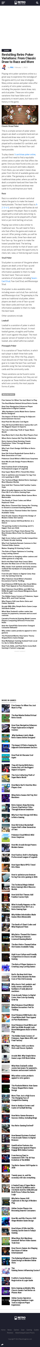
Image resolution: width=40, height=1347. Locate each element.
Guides (36, 1330)
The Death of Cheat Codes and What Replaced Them (16, 501)
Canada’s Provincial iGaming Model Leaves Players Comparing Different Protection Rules (19, 620)
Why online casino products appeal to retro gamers (19, 631)
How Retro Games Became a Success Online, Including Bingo (24, 1116)
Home (3, 1330)
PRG (11, 67)
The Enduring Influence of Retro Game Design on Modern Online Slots (24, 1260)
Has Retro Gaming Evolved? (22, 1125)
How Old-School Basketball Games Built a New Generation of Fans (18, 454)
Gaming (29, 1330)
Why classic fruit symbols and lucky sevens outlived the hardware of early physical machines (19, 568)
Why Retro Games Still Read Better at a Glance (18, 521)
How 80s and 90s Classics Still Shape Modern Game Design (23, 1219)
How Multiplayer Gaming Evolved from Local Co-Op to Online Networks (19, 641)
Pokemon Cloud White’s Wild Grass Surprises (20, 458)
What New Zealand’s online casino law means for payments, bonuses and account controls (19, 613)
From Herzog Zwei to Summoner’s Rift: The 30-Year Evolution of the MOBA (23, 1157)
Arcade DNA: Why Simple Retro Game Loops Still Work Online (19, 607)
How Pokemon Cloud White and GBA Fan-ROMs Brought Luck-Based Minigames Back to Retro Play (19, 591)
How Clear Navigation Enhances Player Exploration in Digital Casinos (17, 407)
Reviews (10, 1332)
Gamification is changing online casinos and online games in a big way (19, 557)
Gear (22, 1330)
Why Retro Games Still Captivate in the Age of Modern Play (24, 1200)
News (10, 1330)
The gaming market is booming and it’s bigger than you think (18, 526)
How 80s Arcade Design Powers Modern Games (18, 462)
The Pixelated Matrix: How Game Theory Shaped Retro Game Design (18, 636)
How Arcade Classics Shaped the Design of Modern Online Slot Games (19, 516)
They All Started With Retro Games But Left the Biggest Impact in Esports (19, 425)
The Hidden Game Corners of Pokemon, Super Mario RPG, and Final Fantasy (20, 597)
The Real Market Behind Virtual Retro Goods (19, 403)
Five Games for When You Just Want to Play (19, 400)
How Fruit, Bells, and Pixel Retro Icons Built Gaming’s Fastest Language (19, 647)
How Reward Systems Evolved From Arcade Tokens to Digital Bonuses (23, 1137)
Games (16, 1330)
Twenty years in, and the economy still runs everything (23, 1176)
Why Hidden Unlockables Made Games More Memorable (19, 496)
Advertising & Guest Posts (25, 1332)
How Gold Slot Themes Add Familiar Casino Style (19, 486)
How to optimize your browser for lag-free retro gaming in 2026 (19, 476)
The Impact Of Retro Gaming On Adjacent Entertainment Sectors (18, 417)
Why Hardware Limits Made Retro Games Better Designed (18, 412)
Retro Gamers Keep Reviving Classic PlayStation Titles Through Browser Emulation (16, 443)
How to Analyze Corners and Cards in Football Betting (22, 1106)
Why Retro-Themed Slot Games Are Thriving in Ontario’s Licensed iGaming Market (20, 506)
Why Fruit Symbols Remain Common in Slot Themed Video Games (19, 544)
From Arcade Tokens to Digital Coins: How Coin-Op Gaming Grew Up (18, 574)
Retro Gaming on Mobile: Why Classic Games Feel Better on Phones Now (23, 1290)
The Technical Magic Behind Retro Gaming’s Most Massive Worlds (19, 481)
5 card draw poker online (24, 154)
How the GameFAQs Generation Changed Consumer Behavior (18, 626)
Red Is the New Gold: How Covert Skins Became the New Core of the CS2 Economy (19, 562)
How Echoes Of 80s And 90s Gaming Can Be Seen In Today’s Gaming (23, 1230)
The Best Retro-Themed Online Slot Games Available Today (19, 511)
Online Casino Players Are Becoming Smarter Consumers (23, 1209)
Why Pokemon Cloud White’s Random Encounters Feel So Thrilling (17, 579)
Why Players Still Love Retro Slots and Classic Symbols (17, 602)
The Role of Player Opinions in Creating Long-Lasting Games (17, 552)
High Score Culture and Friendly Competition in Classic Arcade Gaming (19, 539)
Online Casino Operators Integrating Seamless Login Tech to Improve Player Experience (22, 1301)
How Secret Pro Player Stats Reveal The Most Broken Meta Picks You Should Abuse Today (19, 533)
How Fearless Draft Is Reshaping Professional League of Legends (15, 467)
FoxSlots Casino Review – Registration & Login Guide (22, 1279)
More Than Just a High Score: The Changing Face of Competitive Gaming (23, 1097)
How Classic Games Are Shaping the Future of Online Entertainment (24, 1250)
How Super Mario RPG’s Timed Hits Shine (18, 471)
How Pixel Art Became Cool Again (15, 421)
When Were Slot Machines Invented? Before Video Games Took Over (23, 1240)
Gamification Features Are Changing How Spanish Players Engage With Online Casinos (23, 1147)
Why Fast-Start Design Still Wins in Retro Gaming (18, 449)
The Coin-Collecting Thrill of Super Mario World (18, 431)
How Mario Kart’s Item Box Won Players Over (20, 435)
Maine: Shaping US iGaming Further (16, 548)
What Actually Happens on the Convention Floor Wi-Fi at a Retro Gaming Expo (19, 491)
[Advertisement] (20, 26)
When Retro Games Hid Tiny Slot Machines (19, 438)
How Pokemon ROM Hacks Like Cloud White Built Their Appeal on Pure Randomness (19, 585)
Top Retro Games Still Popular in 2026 (24, 1166)
